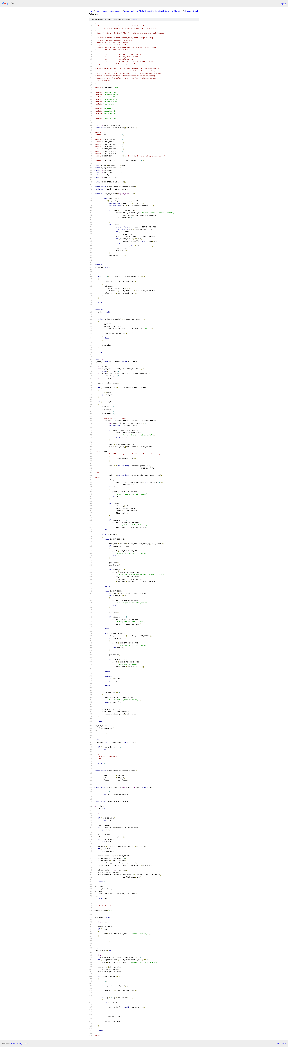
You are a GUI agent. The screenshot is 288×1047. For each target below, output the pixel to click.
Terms (26, 1043)
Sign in (283, 3)
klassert (118, 11)
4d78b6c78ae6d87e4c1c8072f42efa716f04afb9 (158, 11)
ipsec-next (129, 11)
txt (278, 1043)
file (135, 19)
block (195, 11)
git (111, 11)
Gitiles (13, 1043)
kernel (105, 11)
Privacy (19, 1043)
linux (91, 11)
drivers (187, 11)
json (284, 1043)
